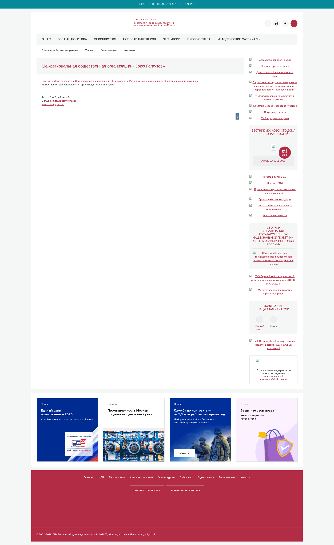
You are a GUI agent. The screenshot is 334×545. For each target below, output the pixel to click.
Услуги (89, 50)
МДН (101, 477)
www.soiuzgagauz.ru (53, 104)
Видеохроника (205, 477)
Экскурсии (171, 39)
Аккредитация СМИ (147, 490)
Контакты (129, 50)
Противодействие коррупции (60, 50)
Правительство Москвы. (146, 20)
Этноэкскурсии (166, 477)
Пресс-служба (198, 39)
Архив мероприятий (141, 477)
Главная (88, 477)
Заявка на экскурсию (185, 490)
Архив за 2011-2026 (273, 160)
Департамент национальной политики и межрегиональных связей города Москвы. (154, 24)
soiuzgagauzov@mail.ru (63, 100)
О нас (46, 39)
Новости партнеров (139, 39)
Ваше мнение (109, 50)
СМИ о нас (186, 477)
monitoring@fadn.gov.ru (273, 379)
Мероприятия (105, 39)
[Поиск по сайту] (294, 23)
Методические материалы (238, 39)
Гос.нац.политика (72, 39)
